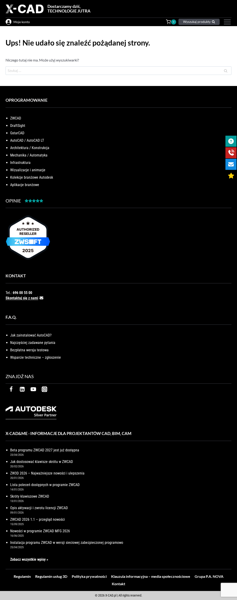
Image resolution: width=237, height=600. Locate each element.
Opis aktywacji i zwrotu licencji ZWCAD (39, 508)
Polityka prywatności (89, 576)
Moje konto (21, 22)
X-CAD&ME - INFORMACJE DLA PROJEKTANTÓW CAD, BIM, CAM (68, 433)
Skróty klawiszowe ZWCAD (29, 496)
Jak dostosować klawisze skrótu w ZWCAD (41, 461)
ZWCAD (15, 118)
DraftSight (17, 125)
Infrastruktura (20, 162)
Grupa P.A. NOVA (209, 576)
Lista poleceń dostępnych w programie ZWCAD (45, 485)
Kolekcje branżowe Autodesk (31, 177)
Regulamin (22, 576)
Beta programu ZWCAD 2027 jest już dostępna (44, 450)
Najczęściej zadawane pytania (32, 342)
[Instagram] (44, 389)
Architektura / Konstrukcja (29, 148)
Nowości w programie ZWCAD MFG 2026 (40, 531)
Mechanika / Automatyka (28, 155)
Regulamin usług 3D (51, 576)
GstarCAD (17, 133)
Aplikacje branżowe (24, 185)
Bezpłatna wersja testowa (29, 350)
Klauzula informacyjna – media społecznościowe (150, 576)
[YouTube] (33, 389)
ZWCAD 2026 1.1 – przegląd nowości (37, 519)
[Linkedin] (22, 389)
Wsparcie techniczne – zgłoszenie (35, 357)
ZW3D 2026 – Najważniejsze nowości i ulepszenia (47, 473)
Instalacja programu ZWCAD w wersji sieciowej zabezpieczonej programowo (66, 542)
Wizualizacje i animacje (27, 170)
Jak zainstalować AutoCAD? (31, 335)
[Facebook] (11, 389)
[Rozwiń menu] (226, 22)
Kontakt (118, 584)
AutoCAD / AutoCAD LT (27, 140)
